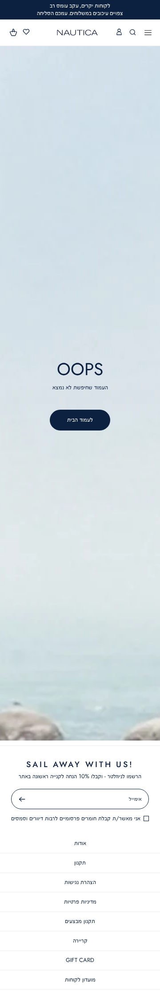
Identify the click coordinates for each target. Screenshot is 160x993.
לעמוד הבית (80, 419)
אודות (80, 843)
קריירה (80, 940)
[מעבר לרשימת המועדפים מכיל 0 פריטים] (26, 32)
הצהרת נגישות (80, 882)
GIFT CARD (80, 960)
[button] (13, 32)
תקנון (80, 862)
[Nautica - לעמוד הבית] (77, 32)
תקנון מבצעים (80, 921)
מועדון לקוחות (80, 979)
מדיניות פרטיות (80, 901)
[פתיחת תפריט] (148, 33)
